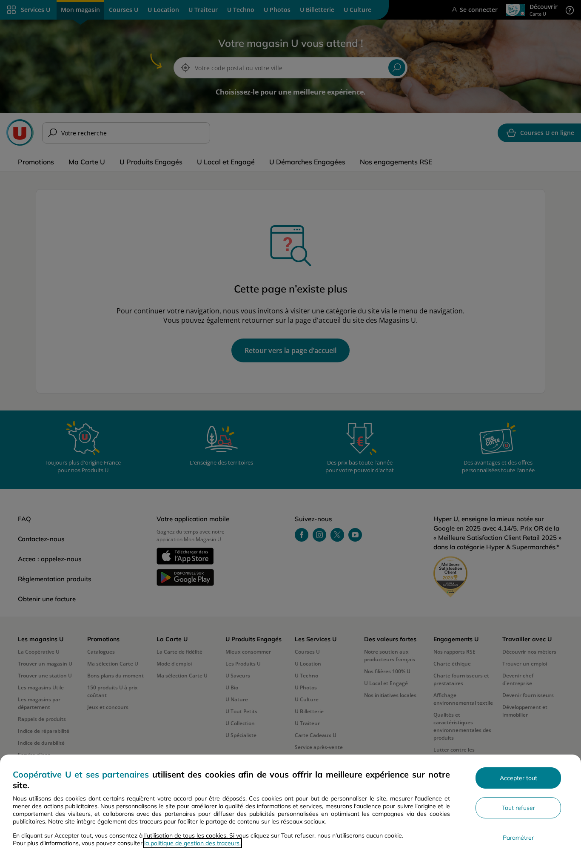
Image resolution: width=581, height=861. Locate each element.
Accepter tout (518, 778)
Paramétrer (518, 837)
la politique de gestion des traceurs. (192, 843)
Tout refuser (518, 808)
